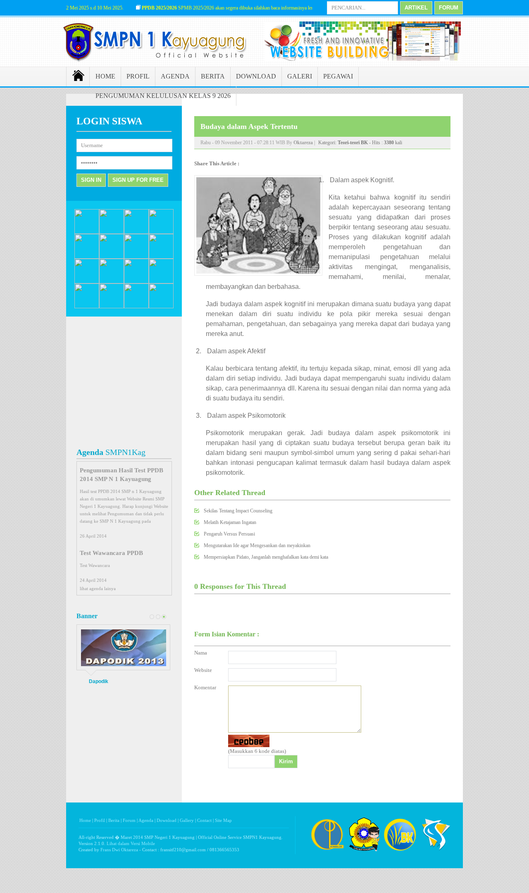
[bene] (111, 282)
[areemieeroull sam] (136, 257)
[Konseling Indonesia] (327, 850)
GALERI (299, 76)
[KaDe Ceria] (136, 307)
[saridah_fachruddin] (86, 282)
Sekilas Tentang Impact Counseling (238, 511)
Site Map (223, 820)
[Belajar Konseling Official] (400, 850)
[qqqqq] (136, 232)
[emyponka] (111, 307)
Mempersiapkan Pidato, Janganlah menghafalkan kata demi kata (266, 557)
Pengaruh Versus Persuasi (229, 534)
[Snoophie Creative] (436, 850)
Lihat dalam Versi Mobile (131, 843)
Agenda (175, 76)
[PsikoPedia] (364, 850)
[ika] (136, 282)
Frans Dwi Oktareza (119, 849)
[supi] (161, 282)
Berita (113, 820)
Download (166, 820)
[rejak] (86, 232)
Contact (204, 820)
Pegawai (338, 76)
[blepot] (161, 307)
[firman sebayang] (161, 257)
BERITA (213, 76)
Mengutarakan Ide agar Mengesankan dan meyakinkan (257, 545)
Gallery (187, 820)
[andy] (111, 257)
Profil (138, 76)
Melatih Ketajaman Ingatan (230, 522)
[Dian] (161, 232)
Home (105, 76)
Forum (129, 820)
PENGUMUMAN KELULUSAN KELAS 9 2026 (163, 95)
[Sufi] (86, 257)
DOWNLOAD (256, 76)
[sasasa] (111, 232)
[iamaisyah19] (86, 307)
